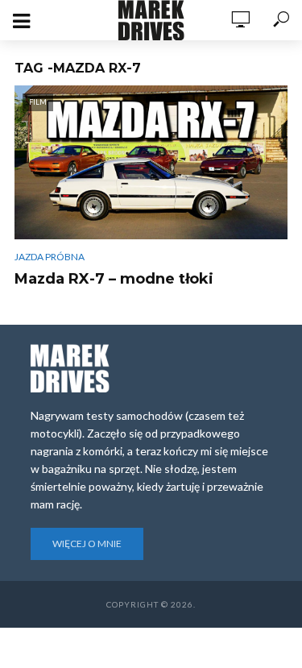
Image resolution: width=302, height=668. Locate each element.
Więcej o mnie (87, 543)
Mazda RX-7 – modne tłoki (113, 279)
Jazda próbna (49, 257)
